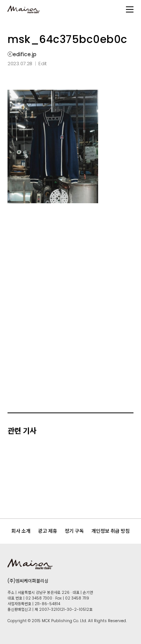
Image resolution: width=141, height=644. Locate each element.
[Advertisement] (70, 291)
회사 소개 (20, 531)
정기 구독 (74, 531)
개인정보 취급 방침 (110, 531)
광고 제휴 (47, 531)
